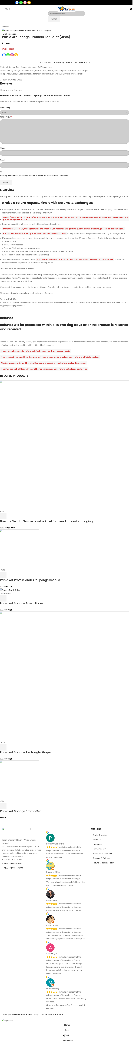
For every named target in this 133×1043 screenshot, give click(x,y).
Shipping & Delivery (101, 858)
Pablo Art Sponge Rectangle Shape (25, 752)
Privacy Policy (99, 848)
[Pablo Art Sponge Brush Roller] (10, 590)
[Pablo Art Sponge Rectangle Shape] (64, 676)
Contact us (97, 844)
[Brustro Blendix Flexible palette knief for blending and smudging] (64, 444)
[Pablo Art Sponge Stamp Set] (19, 779)
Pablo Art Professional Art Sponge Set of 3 (30, 580)
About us (97, 839)
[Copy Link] (29, 2)
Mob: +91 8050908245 (13, 864)
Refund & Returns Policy (103, 862)
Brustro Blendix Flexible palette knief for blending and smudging (46, 521)
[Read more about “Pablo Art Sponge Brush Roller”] (3, 598)
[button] (3, 516)
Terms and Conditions (102, 853)
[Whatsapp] (21, 2)
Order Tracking (100, 835)
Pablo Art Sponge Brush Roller (21, 603)
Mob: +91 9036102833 (13, 868)
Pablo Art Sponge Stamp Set (20, 811)
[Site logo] (66, 8)
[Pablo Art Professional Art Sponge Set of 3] (19, 548)
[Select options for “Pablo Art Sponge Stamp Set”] (3, 806)
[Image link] (16, 832)
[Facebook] (17, 2)
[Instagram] (25, 2)
